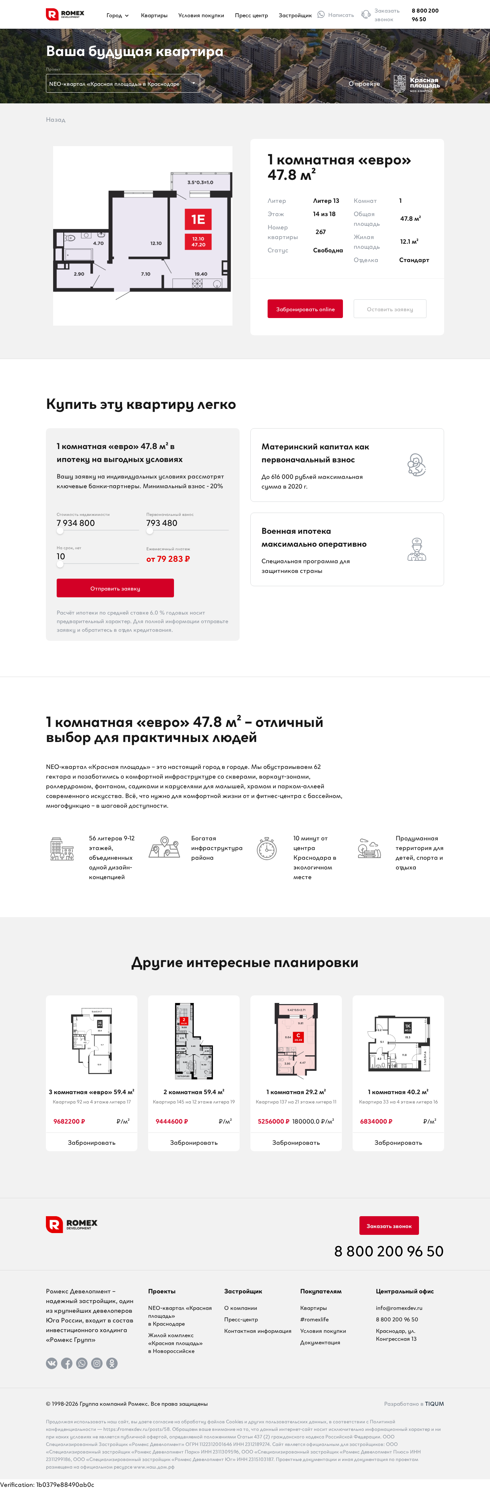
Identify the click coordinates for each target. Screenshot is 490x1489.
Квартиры (154, 15)
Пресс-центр (241, 1319)
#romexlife (314, 1319)
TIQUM (434, 1403)
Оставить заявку (390, 309)
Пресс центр (251, 15)
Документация (320, 1342)
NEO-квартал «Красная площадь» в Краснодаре (180, 1315)
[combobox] (123, 83)
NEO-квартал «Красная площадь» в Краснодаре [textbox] (114, 83)
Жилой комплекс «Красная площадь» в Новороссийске (175, 1342)
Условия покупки (201, 15)
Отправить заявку (115, 588)
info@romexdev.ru (399, 1307)
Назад (55, 118)
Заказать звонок (389, 1225)
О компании (240, 1307)
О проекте (364, 83)
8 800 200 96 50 (425, 14)
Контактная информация (258, 1330)
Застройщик (295, 15)
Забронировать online (305, 309)
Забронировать (92, 1142)
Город (115, 15)
